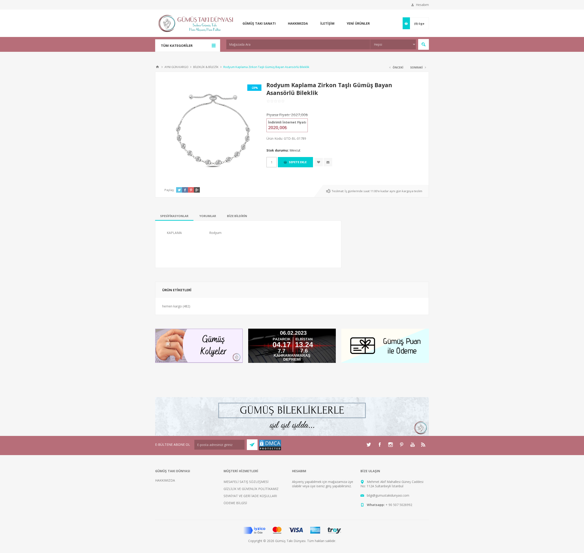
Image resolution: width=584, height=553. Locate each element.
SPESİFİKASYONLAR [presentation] (174, 216)
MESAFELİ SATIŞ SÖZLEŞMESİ (246, 482)
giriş (328, 486)
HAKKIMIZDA (165, 480)
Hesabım (422, 5)
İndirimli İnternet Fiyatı (287, 122)
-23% (254, 88)
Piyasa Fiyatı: (278, 114)
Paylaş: (169, 190)
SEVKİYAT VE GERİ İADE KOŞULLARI (250, 496)
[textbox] (298, 44)
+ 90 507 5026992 (399, 505)
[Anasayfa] (157, 67)
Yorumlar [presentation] (207, 216)
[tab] (174, 216)
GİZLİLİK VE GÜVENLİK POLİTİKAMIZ (251, 489)
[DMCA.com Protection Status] (270, 449)
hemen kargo (172, 306)
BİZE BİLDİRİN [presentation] (237, 216)
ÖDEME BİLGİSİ (235, 503)
